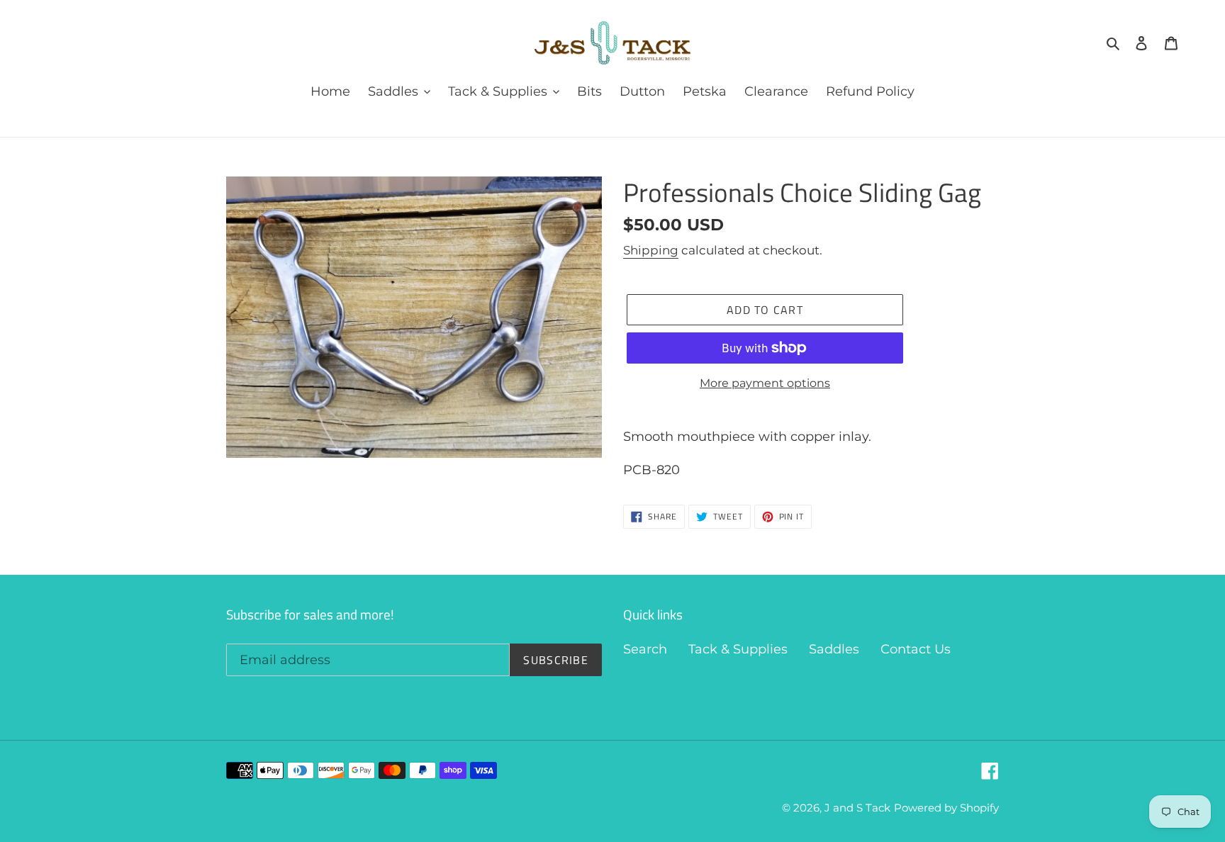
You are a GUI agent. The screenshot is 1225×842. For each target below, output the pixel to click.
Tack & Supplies (738, 649)
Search (645, 649)
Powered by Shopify (946, 807)
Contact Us (915, 649)
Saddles (834, 649)
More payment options (765, 383)
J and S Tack (857, 807)
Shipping (650, 250)
